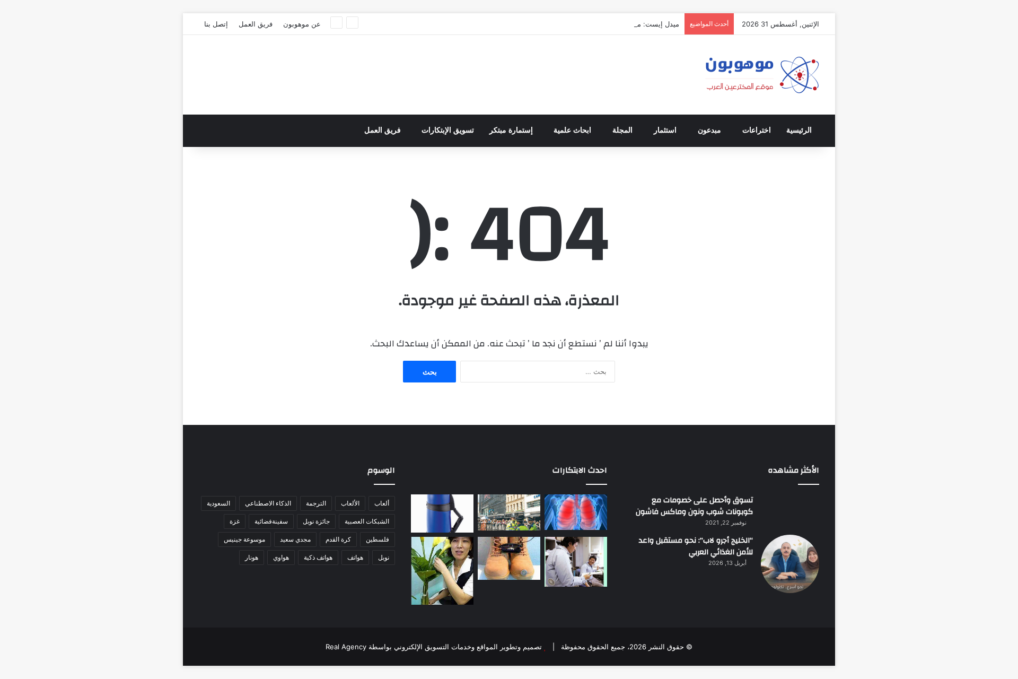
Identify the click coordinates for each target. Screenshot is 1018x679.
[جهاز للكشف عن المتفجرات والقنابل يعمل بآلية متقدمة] (509, 512)
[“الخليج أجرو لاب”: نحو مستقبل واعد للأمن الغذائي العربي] (790, 564)
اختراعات (756, 130)
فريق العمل (256, 24)
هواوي (281, 557)
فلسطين (377, 539)
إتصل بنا (216, 24)
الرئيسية (799, 130)
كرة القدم (338, 539)
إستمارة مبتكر (511, 130)
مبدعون (709, 130)
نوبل (383, 557)
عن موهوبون (302, 24)
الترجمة (316, 503)
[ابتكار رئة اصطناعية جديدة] (576, 512)
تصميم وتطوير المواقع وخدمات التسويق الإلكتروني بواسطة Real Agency (434, 646)
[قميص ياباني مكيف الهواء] (576, 562)
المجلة (622, 130)
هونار (251, 557)
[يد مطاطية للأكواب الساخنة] (442, 513)
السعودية (218, 503)
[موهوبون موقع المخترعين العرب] (762, 74)
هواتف (355, 557)
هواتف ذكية (318, 557)
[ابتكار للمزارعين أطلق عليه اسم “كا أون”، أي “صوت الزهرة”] (442, 571)
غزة (235, 521)
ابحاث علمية (572, 130)
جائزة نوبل (316, 521)
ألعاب (381, 503)
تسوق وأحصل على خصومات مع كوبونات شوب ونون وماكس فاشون (694, 506)
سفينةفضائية (271, 521)
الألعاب (350, 503)
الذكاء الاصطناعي (268, 503)
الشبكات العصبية (367, 521)
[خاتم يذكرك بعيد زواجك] (509, 558)
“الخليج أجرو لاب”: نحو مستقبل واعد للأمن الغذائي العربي (696, 546)
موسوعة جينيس (244, 539)
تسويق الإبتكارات (448, 130)
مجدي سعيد (295, 539)
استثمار (665, 130)
